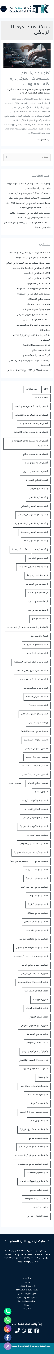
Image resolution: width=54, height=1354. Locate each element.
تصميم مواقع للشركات (39, 299)
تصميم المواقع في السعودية (34, 826)
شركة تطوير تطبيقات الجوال (34, 1181)
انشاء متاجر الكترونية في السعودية (34, 289)
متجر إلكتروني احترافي (37, 1216)
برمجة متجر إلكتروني (38, 723)
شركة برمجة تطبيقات (37, 1095)
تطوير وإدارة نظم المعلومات (37, 90)
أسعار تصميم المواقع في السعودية (33, 258)
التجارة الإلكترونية (39, 636)
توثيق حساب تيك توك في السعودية (33, 325)
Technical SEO (41, 398)
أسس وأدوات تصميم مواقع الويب (31, 406)
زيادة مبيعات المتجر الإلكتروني (33, 1060)
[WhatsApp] (23, 1330)
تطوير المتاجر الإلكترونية (36, 991)
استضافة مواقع (40, 619)
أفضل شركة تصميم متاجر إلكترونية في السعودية (29, 443)
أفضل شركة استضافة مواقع (34, 424)
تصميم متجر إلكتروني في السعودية (34, 294)
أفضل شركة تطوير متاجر (36, 463)
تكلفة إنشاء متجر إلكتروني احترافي (34, 315)
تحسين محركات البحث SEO (35, 766)
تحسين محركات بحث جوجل (35, 775)
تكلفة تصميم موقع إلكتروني (37, 320)
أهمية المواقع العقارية (37, 480)
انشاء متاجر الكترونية (37, 653)
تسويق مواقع (41, 792)
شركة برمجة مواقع (39, 1103)
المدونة (27, 1305)
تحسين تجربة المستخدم (36, 740)
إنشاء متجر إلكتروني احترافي (34, 506)
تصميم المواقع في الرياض (35, 818)
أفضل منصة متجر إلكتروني (35, 472)
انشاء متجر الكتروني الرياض (34, 714)
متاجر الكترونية (41, 1207)
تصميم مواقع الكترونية (27, 1298)
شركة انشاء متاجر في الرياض (34, 1086)
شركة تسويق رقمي (39, 1121)
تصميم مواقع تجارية (38, 904)
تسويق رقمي (15, 783)
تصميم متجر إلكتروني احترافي (34, 844)
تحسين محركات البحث (37, 757)
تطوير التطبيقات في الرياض (34, 974)
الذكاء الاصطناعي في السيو (37, 273)
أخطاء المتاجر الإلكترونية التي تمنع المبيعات (29, 253)
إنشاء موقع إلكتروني (38, 558)
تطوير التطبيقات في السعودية (33, 982)
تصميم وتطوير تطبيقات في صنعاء (31, 956)
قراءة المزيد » (44, 140)
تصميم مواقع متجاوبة (37, 930)
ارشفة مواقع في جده (38, 610)
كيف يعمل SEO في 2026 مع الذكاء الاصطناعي (29, 370)
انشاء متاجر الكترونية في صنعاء (32, 671)
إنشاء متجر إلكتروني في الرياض (33, 515)
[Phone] (17, 1330)
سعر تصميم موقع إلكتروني (35, 1069)
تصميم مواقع (41, 861)
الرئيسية (27, 1279)
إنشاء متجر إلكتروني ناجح (36, 541)
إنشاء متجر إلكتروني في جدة (34, 532)
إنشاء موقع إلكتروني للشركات (33, 567)
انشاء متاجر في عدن (38, 705)
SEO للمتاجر (32, 389)
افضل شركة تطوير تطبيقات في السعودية (27, 627)
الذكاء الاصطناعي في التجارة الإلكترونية (31, 268)
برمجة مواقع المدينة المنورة (34, 731)
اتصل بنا (27, 1309)
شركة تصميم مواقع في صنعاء (33, 1164)
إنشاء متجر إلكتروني (38, 497)
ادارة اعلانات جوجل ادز (37, 575)
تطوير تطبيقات (40, 1000)
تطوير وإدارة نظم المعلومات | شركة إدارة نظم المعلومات (30, 79)
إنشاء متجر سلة (20, 549)
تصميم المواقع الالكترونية (35, 801)
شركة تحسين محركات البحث (37, 345)
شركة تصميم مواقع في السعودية (31, 1155)
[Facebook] (36, 1330)
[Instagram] (30, 1330)
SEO (46, 389)
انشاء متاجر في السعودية (35, 688)
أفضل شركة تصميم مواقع (35, 454)
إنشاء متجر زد (41, 549)
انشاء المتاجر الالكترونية (39, 284)
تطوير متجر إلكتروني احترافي (34, 1026)
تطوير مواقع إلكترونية (37, 1034)
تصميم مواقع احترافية (37, 878)
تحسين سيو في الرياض (36, 749)
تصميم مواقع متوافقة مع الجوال (32, 948)
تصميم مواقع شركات (37, 913)
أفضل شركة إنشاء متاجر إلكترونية (31, 415)
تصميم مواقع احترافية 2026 (34, 887)
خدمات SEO (45, 330)
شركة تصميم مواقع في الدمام (33, 1147)
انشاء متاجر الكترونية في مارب (33, 679)
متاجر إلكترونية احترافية (36, 1199)
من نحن (27, 1282)
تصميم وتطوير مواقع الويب (35, 965)
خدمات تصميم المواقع (37, 1043)
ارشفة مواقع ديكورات (37, 601)
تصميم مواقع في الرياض (36, 922)
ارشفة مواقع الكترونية (37, 584)
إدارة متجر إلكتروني (39, 489)
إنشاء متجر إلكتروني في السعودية (31, 524)
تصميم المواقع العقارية (36, 809)
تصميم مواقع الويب (38, 896)
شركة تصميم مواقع (41, 350)
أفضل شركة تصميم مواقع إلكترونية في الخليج (28, 263)
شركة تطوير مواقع (39, 1190)
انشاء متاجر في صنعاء (37, 697)
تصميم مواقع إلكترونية (36, 870)
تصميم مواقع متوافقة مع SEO (33, 939)
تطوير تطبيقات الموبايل (39, 304)
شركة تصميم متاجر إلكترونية (34, 1129)
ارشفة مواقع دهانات (38, 593)
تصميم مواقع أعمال (18, 861)
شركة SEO (43, 1078)
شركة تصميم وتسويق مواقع (37, 355)
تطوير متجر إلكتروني (38, 1017)
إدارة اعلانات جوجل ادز (27, 1286)
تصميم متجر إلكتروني (37, 835)
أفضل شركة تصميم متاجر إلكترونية (31, 432)
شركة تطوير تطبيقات (37, 1173)
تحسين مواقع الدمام (38, 783)
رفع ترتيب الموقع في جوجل (35, 1052)
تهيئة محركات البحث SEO (27, 1290)
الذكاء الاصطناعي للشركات (38, 278)
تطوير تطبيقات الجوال (37, 1008)
